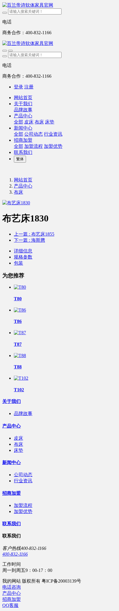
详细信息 (23, 250)
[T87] (20, 332)
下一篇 (29, 240)
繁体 (20, 159)
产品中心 (23, 185)
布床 (18, 192)
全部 (18, 121)
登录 (18, 86)
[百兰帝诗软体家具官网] (59, 5)
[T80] (20, 287)
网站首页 (23, 97)
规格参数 (23, 256)
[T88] (20, 355)
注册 (29, 86)
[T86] (20, 310)
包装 (18, 263)
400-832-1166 (15, 554)
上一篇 (34, 234)
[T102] (21, 378)
